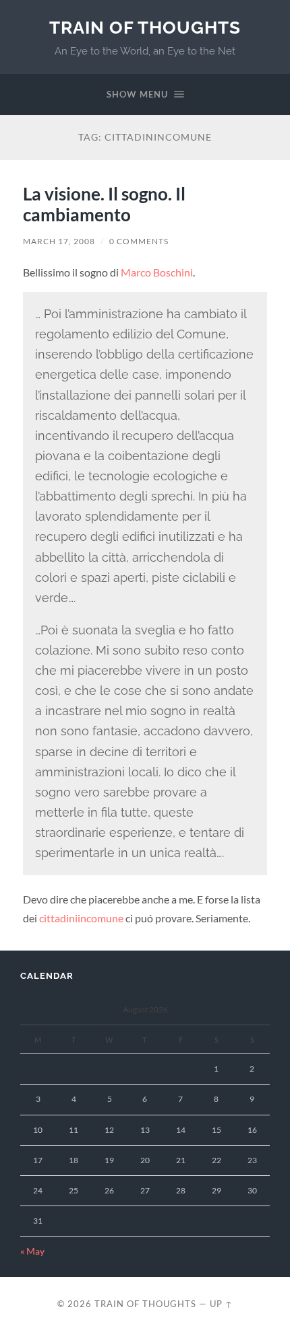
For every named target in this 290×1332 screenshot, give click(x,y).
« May (32, 1251)
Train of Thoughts (145, 27)
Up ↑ (221, 1303)
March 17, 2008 (59, 241)
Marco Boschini (157, 272)
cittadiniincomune (81, 918)
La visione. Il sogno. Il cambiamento (104, 204)
